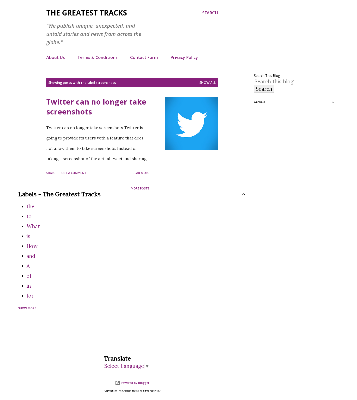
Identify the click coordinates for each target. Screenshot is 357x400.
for (30, 295)
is (28, 236)
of (28, 276)
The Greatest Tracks (86, 13)
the (30, 206)
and (30, 256)
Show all (207, 82)
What (33, 226)
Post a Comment (73, 173)
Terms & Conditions (97, 57)
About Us (55, 57)
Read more (141, 173)
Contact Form (144, 57)
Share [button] (50, 173)
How (32, 246)
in (28, 285)
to (29, 216)
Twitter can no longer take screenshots (96, 107)
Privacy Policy (184, 57)
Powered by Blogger (134, 383)
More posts (140, 188)
